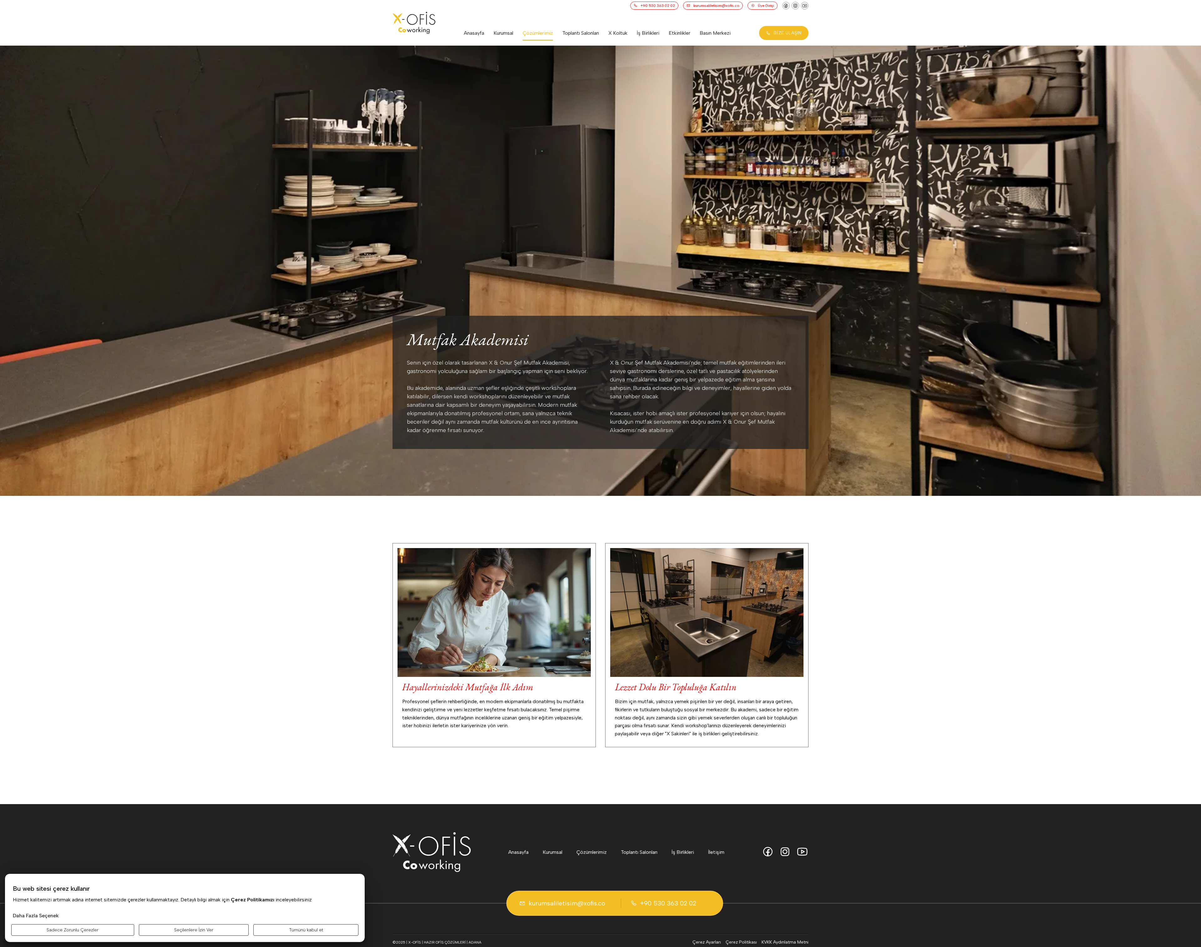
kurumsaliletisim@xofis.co (716, 5)
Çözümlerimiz (538, 33)
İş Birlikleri (648, 33)
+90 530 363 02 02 (658, 5)
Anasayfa (474, 33)
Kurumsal (503, 33)
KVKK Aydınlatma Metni (785, 942)
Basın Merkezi (715, 33)
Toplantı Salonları (580, 33)
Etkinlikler (679, 33)
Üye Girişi (766, 5)
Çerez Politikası (741, 942)
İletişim (716, 852)
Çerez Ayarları (706, 942)
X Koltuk (617, 33)
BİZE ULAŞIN (788, 33)
